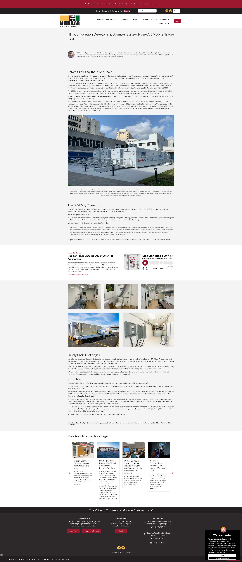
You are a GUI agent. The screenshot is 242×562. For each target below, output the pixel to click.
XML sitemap (115, 556)
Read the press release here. (145, 4)
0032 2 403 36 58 (159, 541)
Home (97, 11)
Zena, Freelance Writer (164, 423)
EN (175, 11)
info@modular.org (159, 546)
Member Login (116, 11)
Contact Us (106, 11)
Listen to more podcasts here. (78, 275)
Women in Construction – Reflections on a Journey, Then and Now (158, 466)
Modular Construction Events (121, 525)
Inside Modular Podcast (121, 529)
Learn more (65, 559)
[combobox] (176, 11)
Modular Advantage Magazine (120, 527)
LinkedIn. (72, 425)
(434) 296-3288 (159, 530)
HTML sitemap (126, 556)
